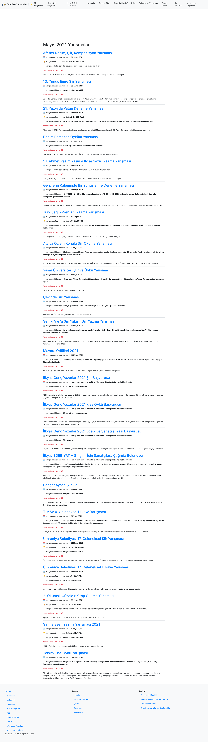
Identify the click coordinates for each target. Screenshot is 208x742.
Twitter (8, 691)
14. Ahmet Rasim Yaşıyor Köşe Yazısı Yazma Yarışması (87, 161)
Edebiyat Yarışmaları (17, 4)
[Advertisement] (104, 25)
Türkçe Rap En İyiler (15, 730)
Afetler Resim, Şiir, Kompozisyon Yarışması (78, 53)
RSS (8, 713)
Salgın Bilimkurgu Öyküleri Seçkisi (154, 699)
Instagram (11, 700)
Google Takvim (13, 717)
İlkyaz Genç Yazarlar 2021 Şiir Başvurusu (76, 378)
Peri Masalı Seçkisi (148, 704)
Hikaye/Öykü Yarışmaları (52, 4)
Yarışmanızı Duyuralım (191, 4)
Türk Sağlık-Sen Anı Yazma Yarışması (73, 212)
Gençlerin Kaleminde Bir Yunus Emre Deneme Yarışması (88, 185)
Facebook (11, 695)
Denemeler (78, 708)
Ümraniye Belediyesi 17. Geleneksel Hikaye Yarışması (86, 567)
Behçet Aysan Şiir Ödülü (63, 485)
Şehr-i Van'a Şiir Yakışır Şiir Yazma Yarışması (79, 321)
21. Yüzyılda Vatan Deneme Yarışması (73, 108)
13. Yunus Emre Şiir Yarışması (67, 81)
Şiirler (76, 704)
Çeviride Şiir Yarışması (61, 297)
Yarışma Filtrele (165, 4)
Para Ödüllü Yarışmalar (72, 4)
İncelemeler (78, 712)
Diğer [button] (133, 3)
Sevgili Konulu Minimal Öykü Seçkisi (155, 708)
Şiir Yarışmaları (38, 4)
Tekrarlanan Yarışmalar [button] (148, 3)
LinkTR (9, 722)
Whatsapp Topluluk (15, 726)
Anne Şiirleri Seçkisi (149, 695)
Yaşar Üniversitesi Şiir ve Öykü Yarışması (76, 270)
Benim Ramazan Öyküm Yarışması (71, 137)
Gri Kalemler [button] (178, 4)
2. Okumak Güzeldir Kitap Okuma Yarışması (78, 596)
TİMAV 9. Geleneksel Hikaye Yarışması (74, 512)
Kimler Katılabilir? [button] (121, 3)
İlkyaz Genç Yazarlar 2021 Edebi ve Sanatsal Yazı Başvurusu (92, 431)
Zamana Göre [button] (104, 3)
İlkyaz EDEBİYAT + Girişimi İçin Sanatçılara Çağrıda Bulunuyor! (94, 455)
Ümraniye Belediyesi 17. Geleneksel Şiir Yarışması (83, 539)
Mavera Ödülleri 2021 (60, 351)
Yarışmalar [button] (91, 3)
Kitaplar (77, 695)
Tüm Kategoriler (13, 708)
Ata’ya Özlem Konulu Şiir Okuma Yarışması (77, 243)
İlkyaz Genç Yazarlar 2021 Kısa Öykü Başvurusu (82, 404)
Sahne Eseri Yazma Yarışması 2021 (71, 624)
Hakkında (11, 704)
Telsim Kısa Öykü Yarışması (65, 653)
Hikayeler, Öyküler (81, 699)
